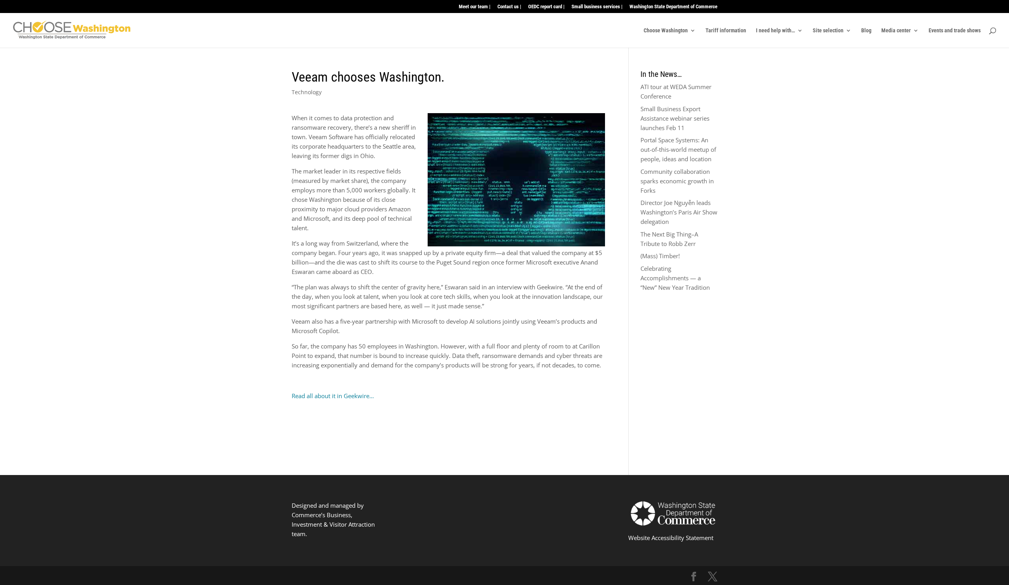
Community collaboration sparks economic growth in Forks (677, 181)
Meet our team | (474, 6)
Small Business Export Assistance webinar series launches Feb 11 (674, 118)
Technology (307, 92)
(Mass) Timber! (660, 256)
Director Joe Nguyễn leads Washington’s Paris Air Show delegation (678, 212)
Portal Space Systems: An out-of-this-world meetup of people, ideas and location (678, 149)
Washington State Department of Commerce (673, 6)
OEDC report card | (546, 6)
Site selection (828, 31)
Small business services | (597, 6)
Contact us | (509, 6)
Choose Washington (666, 31)
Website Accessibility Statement (670, 538)
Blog (866, 31)
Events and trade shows (955, 31)
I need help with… (775, 31)
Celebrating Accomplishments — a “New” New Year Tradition (675, 278)
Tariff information (726, 31)
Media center (896, 31)
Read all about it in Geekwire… (333, 396)
